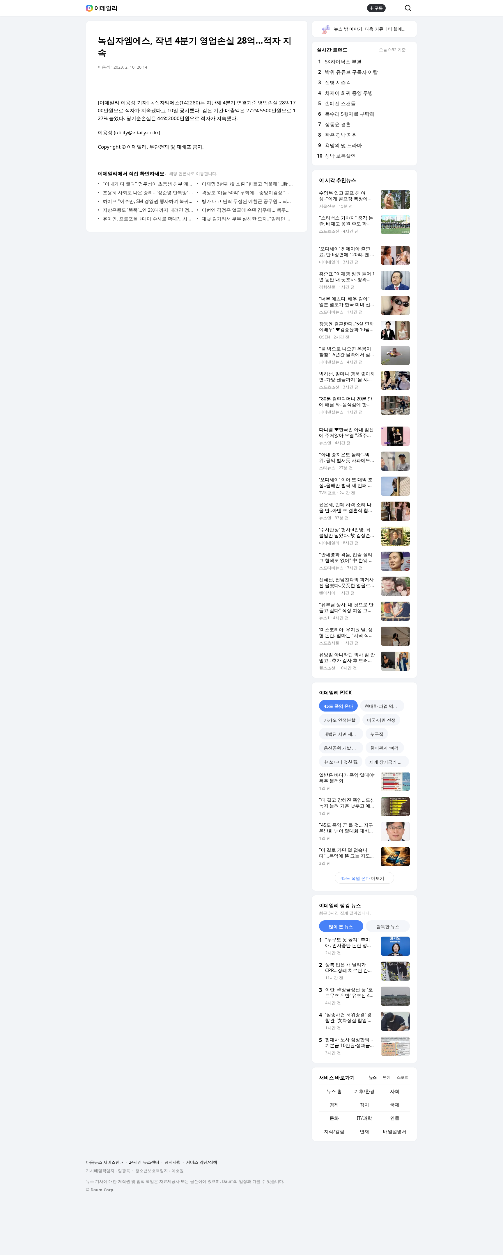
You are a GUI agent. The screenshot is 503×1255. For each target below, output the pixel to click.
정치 (364, 1104)
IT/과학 (364, 1118)
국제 (394, 1104)
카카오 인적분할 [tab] (339, 720)
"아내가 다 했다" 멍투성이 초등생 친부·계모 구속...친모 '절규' (148, 184)
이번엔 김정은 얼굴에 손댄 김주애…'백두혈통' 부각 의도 (247, 210)
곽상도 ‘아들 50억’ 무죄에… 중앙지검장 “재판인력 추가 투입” (247, 192)
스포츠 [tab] (402, 1077)
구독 (379, 8)
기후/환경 (364, 1091)
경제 (334, 1104)
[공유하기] (395, 8)
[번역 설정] (266, 83)
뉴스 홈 (334, 1091)
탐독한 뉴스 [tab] (387, 926)
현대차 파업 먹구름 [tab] (383, 706)
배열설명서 (394, 1131)
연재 (364, 1131)
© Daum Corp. (100, 1189)
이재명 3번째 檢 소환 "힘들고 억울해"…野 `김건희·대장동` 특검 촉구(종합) (247, 184)
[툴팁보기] (410, 50)
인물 (394, 1118)
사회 (394, 1091)
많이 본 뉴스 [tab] (341, 926)
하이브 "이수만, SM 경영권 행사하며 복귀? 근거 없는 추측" (148, 201)
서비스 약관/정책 (201, 1162)
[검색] (410, 8)
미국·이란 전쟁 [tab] (381, 720)
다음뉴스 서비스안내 (105, 1162)
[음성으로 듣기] (255, 83)
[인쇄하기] (290, 83)
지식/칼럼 (334, 1131)
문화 (334, 1118)
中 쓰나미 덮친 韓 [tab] (341, 762)
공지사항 (172, 1162)
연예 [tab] (386, 1077)
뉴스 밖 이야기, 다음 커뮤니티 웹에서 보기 (375, 29)
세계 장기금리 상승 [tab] (388, 762)
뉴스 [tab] (372, 1077)
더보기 (362, 878)
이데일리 (106, 8)
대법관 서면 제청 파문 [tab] (343, 734)
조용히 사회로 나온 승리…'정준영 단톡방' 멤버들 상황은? (148, 192)
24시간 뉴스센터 (144, 1162)
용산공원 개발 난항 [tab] (342, 748)
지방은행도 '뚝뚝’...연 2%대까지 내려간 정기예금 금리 (148, 210)
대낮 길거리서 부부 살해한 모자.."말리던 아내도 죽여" (247, 218)
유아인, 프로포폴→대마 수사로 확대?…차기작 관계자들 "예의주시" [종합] (148, 218)
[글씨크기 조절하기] (278, 83)
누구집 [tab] (376, 734)
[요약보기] (243, 83)
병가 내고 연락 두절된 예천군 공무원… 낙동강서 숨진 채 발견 (247, 201)
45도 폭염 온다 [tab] (338, 706)
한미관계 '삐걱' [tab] (384, 748)
